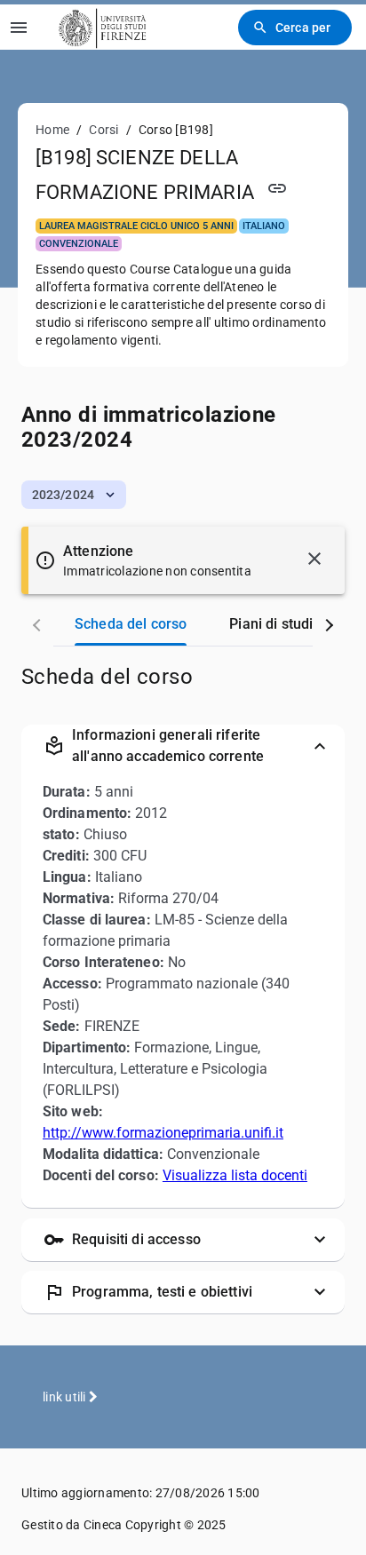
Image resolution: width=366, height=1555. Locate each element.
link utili (66, 1397)
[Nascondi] (314, 558)
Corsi (103, 130)
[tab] (130, 624)
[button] (73, 494)
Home (52, 130)
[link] (99, 27)
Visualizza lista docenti (235, 1175)
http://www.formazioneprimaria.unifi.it (163, 1132)
